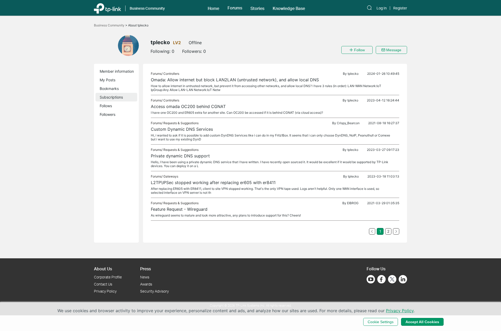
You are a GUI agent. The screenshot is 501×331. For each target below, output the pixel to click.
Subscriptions (111, 97)
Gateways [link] (170, 176)
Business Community (109, 25)
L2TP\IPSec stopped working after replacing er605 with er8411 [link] (213, 182)
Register (400, 8)
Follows (106, 106)
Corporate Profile (108, 277)
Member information (117, 71)
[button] (213, 8)
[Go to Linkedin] (403, 279)
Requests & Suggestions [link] (181, 123)
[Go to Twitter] (392, 279)
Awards (146, 284)
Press (145, 268)
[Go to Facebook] (381, 279)
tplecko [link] (353, 74)
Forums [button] (235, 8)
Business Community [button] (147, 8)
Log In (382, 8)
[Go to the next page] (396, 231)
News (144, 277)
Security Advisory (154, 291)
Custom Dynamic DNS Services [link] (182, 129)
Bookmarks (109, 88)
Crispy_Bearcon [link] (348, 123)
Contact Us (103, 284)
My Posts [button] (107, 80)
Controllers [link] (171, 74)
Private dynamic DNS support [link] (180, 155)
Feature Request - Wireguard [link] (179, 209)
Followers (107, 114)
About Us (103, 268)
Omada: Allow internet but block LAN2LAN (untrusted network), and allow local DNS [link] (235, 79)
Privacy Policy (105, 291)
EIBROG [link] (353, 203)
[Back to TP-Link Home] (107, 7)
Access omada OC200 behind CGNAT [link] (188, 106)
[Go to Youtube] (371, 279)
